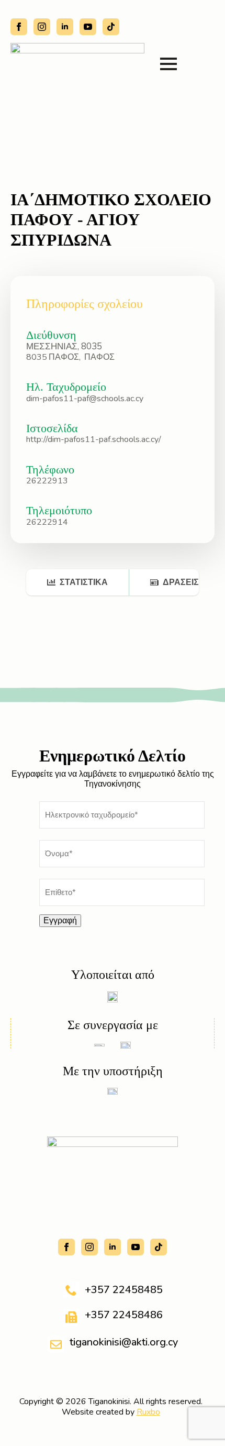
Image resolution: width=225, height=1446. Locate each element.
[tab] (77, 582)
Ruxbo (148, 1412)
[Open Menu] (168, 64)
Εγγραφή (60, 920)
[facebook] (18, 26)
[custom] (111, 26)
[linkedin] (65, 26)
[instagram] (41, 26)
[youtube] (88, 26)
